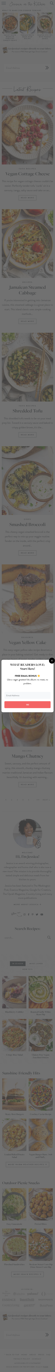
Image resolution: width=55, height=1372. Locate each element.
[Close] (52, 661)
